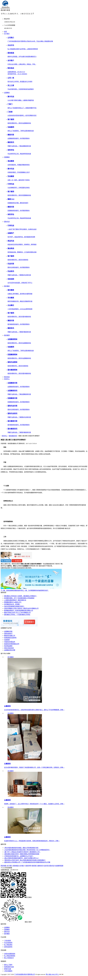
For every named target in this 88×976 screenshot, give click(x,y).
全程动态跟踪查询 (9, 953)
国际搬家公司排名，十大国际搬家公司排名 (17, 614)
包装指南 (7, 639)
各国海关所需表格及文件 (11, 644)
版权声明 (28, 865)
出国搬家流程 (8, 631)
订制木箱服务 (8, 971)
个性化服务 (7, 940)
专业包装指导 (8, 942)
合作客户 (22, 865)
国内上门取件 (8, 964)
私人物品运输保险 (9, 956)
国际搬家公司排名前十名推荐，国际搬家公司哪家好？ (20, 596)
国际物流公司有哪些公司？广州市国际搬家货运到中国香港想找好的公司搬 (27, 862)
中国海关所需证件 (9, 642)
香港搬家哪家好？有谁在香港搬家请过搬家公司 (18, 610)
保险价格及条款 (9, 648)
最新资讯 (40, 865)
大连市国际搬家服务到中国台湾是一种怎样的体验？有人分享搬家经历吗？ (27, 850)
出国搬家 (7, 92)
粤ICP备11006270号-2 (52, 974)
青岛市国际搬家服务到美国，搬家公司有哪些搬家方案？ (21, 847)
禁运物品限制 (8, 646)
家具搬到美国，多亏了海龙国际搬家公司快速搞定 (19, 598)
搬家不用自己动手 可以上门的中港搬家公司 (17, 612)
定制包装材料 (8, 947)
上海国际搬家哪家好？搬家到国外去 (15, 600)
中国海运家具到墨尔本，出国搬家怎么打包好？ (19, 856)
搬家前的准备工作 (9, 635)
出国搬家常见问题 (9, 650)
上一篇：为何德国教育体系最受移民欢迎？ (36, 590)
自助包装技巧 (8, 633)
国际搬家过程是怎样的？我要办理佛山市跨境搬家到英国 (21, 854)
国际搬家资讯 (13, 436)
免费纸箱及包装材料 (10, 637)
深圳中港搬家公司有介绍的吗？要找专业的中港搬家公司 (21, 608)
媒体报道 (16, 865)
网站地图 (3, 865)
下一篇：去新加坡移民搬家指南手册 (12, 590)
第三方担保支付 (9, 958)
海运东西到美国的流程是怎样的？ (14, 606)
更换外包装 (7, 969)
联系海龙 (7, 377)
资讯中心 (7, 379)
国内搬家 (7, 286)
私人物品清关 (8, 944)
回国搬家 (7, 157)
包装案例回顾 (59, 865)
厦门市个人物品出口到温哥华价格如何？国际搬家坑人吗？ (22, 852)
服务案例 (7, 335)
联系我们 (34, 865)
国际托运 (7, 221)
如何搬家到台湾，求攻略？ (12, 604)
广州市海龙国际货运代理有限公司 (24, 974)
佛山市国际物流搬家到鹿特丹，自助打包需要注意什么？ (21, 858)
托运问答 (46, 865)
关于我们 (7, 33)
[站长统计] (61, 974)
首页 (5, 31)
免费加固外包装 (9, 967)
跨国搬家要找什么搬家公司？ (13, 602)
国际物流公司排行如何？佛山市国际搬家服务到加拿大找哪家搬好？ (25, 860)
